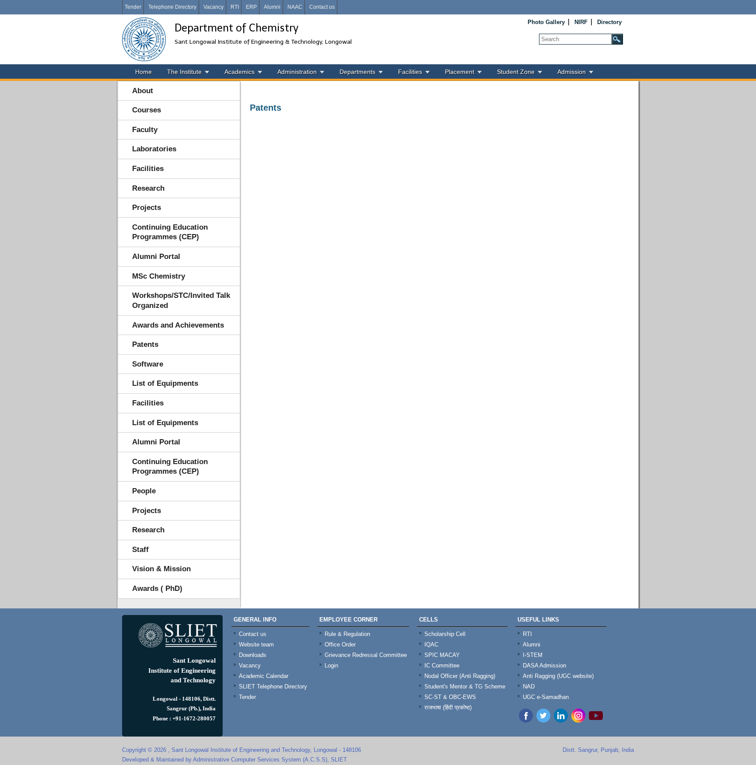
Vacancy (213, 7)
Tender (133, 7)
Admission (571, 71)
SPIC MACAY (442, 655)
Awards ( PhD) (157, 588)
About (142, 91)
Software (147, 364)
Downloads (252, 655)
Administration (297, 71)
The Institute (184, 71)
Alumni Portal (156, 256)
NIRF (581, 22)
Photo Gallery (546, 22)
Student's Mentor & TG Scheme (464, 686)
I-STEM (532, 655)
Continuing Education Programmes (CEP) (170, 232)
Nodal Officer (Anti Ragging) (459, 676)
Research (148, 188)
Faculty (145, 130)
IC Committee (441, 665)
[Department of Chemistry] (144, 39)
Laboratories (154, 149)
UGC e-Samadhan (546, 697)
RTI (235, 7)
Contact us (322, 7)
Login (331, 665)
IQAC (431, 644)
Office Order (340, 644)
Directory (609, 22)
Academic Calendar (263, 676)
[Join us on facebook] (526, 720)
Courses (146, 110)
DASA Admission (544, 665)
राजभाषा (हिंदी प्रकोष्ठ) (448, 707)
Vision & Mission (161, 569)
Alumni (272, 7)
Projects (146, 207)
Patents (145, 344)
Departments (357, 71)
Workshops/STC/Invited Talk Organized (181, 300)
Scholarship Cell (445, 634)
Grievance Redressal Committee (366, 655)
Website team (256, 644)
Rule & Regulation (347, 634)
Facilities (410, 71)
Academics (239, 71)
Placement (459, 71)
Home (143, 71)
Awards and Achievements (178, 325)
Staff (140, 549)
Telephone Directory (172, 7)
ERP (251, 7)
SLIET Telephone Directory (273, 686)
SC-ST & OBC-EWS (450, 697)
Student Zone (516, 71)
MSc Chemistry (158, 276)
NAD (529, 686)
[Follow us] (543, 720)
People (144, 491)
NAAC (294, 7)
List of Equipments (165, 383)
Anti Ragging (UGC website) (558, 676)
